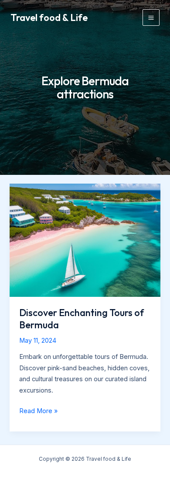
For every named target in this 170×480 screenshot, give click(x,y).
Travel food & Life (49, 17)
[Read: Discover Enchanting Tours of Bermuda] (85, 239)
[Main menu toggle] (151, 17)
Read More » (38, 412)
